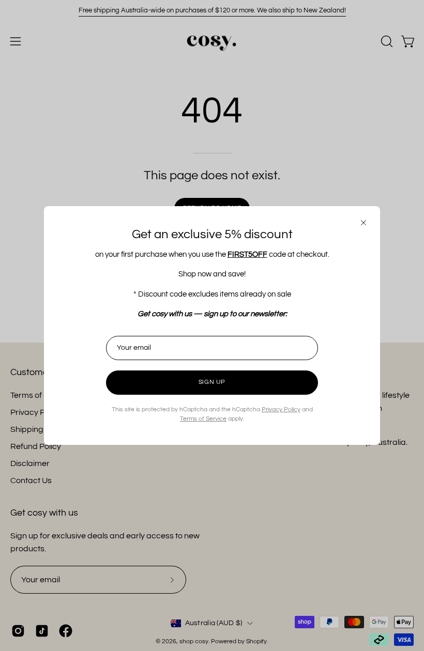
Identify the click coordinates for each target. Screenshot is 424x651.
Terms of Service (203, 418)
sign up (212, 382)
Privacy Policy (281, 409)
